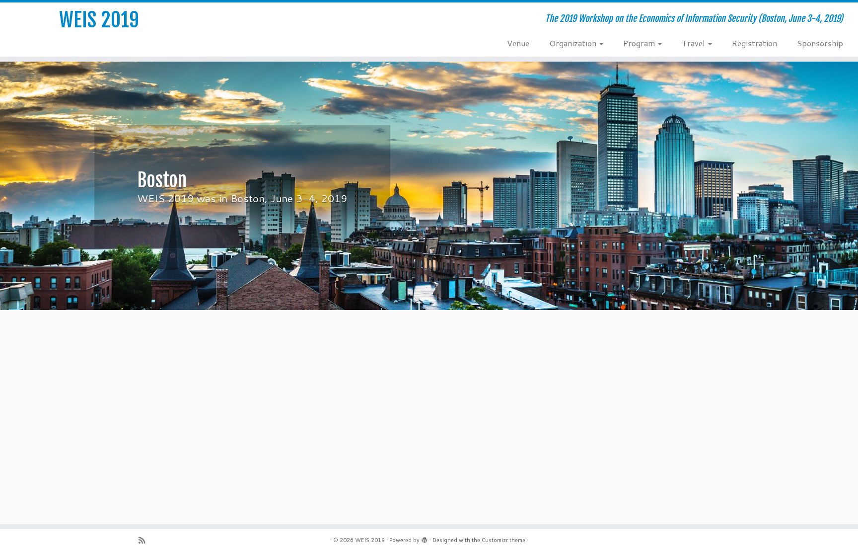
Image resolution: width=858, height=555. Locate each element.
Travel (694, 43)
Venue (518, 43)
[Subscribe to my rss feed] (145, 540)
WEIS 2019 (99, 20)
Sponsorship (820, 43)
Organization (573, 43)
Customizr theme (503, 540)
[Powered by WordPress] (424, 538)
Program (640, 43)
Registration (754, 43)
